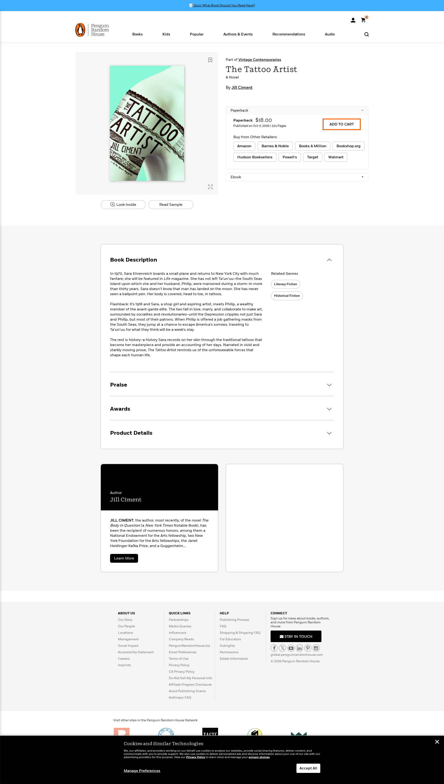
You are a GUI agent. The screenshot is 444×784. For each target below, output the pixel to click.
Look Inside (125, 204)
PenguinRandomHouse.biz (189, 645)
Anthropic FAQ (180, 697)
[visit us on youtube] (291, 648)
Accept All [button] (308, 768)
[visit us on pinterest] (307, 648)
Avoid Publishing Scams (187, 691)
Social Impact (128, 645)
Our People (126, 626)
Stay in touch (298, 636)
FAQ (223, 626)
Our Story (125, 620)
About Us (126, 613)
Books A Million (312, 146)
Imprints (124, 665)
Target (312, 157)
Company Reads (181, 639)
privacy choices (259, 757)
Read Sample (170, 204)
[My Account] (353, 18)
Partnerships (178, 620)
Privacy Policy (179, 665)
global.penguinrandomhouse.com (297, 655)
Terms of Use (178, 658)
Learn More (126, 559)
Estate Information (234, 658)
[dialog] (222, 760)
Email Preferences (183, 652)
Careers (124, 658)
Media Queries (180, 626)
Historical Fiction (287, 296)
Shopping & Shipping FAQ (240, 633)
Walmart (335, 157)
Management (128, 639)
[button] (137, 34)
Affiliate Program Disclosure (190, 684)
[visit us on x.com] (282, 648)
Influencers (177, 633)
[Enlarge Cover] (210, 186)
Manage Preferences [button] (142, 771)
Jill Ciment (242, 88)
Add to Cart (342, 124)
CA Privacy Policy (181, 671)
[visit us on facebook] (274, 648)
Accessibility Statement (136, 652)
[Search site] (366, 34)
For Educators (230, 639)
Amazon (244, 146)
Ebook (297, 177)
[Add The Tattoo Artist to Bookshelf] (210, 59)
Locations (125, 633)
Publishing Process (234, 620)
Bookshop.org (348, 146)
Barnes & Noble (275, 146)
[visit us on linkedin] (299, 648)
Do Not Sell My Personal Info (190, 678)
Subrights (227, 645)
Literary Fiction (285, 284)
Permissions (229, 652)
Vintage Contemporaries (259, 59)
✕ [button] (437, 742)
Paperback (297, 110)
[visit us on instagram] (316, 648)
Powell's (290, 157)
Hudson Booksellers (254, 157)
